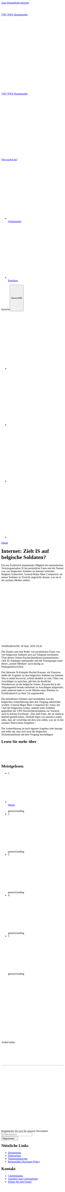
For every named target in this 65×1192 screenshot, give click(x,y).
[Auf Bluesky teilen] (32, 1052)
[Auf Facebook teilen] (32, 1049)
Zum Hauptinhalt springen (15, 2)
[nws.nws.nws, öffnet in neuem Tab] (36, 368)
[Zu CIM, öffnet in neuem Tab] (30, 1189)
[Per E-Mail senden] (32, 1055)
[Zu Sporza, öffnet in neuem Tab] (36, 481)
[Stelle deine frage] (32, 77)
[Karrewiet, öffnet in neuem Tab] (36, 424)
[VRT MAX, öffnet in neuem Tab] (36, 537)
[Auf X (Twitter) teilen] (32, 1045)
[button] (32, 81)
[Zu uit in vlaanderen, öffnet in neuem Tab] (11, 1189)
